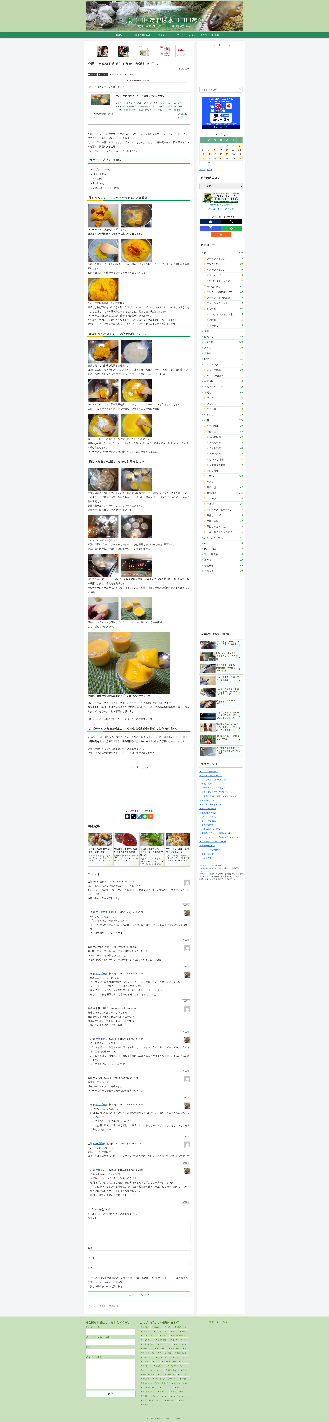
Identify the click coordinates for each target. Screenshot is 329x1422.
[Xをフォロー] (133, 816)
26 (239, 158)
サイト (91, 1268)
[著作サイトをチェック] (127, 816)
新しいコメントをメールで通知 (106, 1282)
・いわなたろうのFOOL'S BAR (213, 780)
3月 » (209, 169)
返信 (187, 905)
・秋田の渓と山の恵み (209, 829)
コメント (94, 1218)
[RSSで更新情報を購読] (150, 816)
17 (227, 154)
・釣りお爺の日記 (207, 808)
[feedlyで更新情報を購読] (145, 816)
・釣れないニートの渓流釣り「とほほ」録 (219, 837)
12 (239, 149)
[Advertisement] (113, 787)
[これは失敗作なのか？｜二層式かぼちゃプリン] (100, 99)
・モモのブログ (206, 854)
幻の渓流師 (98, 1143)
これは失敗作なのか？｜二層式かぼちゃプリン (140, 96)
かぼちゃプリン (117, 74)
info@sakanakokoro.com (209, 868)
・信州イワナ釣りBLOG (210, 776)
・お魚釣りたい (206, 800)
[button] (240, 89)
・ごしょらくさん (207, 817)
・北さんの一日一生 (208, 771)
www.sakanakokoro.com (103, 116)
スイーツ (104, 74)
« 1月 (202, 169)
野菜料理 (93, 74)
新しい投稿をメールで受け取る (106, 1286)
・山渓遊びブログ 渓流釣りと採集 (215, 833)
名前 (90, 1248)
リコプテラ (101, 912)
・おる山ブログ (206, 858)
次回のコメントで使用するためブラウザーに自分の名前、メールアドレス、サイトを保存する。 (140, 1278)
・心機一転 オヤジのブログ (212, 841)
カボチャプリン (132, 74)
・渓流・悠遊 (205, 784)
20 (202, 158)
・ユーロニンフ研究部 (209, 850)
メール (91, 1258)
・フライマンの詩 (207, 821)
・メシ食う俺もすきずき (210, 804)
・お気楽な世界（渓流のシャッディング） (219, 796)
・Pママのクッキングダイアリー (214, 788)
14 (208, 154)
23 (221, 158)
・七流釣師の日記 (207, 813)
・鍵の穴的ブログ (207, 825)
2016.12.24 (182, 116)
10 (227, 149)
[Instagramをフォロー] (139, 816)
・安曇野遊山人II (207, 846)
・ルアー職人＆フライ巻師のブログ (215, 792)
